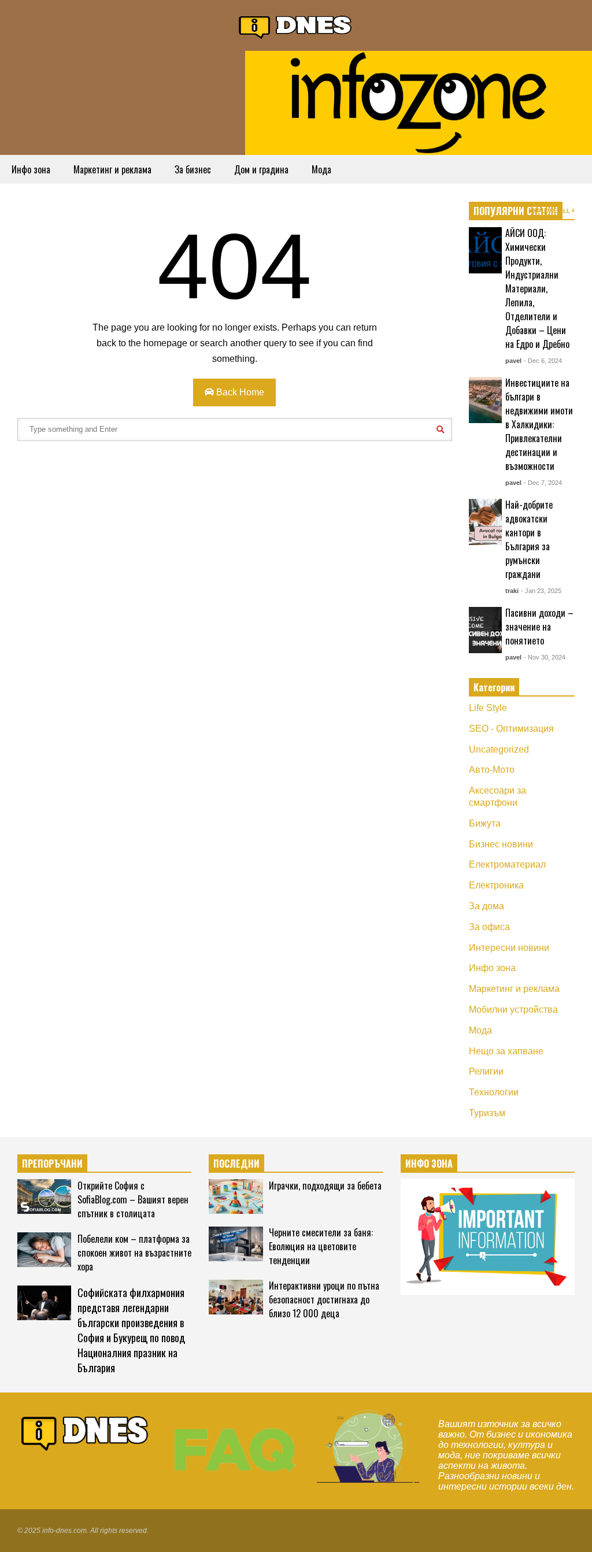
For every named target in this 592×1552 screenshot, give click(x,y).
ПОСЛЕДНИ (236, 1164)
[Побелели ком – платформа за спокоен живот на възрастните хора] (44, 1249)
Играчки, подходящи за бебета (325, 1185)
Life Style (488, 708)
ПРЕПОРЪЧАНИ (52, 1164)
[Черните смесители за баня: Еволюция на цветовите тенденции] (235, 1244)
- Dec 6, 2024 (543, 360)
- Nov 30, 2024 (544, 657)
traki (512, 590)
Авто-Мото (492, 770)
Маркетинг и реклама (112, 169)
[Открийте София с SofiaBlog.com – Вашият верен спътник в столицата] (44, 1196)
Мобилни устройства (513, 1009)
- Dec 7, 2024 (543, 482)
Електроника (496, 885)
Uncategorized (499, 749)
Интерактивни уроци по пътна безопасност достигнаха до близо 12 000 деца (324, 1299)
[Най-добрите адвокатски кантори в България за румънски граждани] (485, 522)
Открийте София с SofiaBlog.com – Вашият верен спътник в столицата (132, 1199)
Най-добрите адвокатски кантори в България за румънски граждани (529, 539)
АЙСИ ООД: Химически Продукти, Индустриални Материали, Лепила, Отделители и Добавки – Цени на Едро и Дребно (537, 288)
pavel (513, 360)
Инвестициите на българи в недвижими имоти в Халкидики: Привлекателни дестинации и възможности (539, 424)
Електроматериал (507, 864)
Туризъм (487, 1113)
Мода (321, 169)
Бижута (485, 823)
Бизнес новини (501, 844)
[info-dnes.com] (296, 25)
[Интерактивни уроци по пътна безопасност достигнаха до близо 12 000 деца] (235, 1297)
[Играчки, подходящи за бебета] (235, 1196)
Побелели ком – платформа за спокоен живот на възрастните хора (134, 1252)
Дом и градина (261, 169)
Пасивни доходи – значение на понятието (539, 626)
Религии (486, 1071)
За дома (486, 906)
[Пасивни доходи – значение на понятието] (485, 630)
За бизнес (193, 169)
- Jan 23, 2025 (541, 590)
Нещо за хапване (506, 1051)
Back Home (239, 392)
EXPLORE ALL (550, 211)
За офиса (489, 927)
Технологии (494, 1092)
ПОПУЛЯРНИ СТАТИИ (515, 211)
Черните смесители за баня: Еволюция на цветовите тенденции (321, 1246)
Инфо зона (31, 169)
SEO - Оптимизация (511, 729)
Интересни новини (509, 948)
